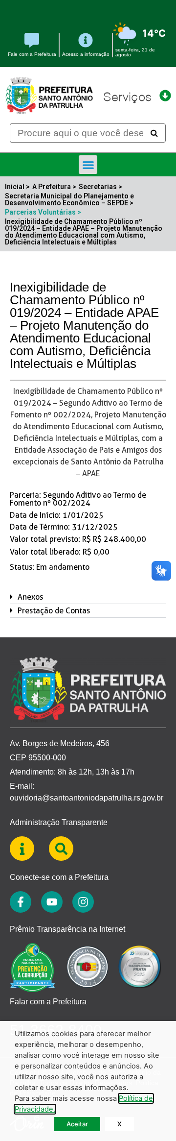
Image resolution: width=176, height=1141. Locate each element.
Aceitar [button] (77, 1124)
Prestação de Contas (54, 610)
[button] (88, 164)
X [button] (119, 1124)
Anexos (30, 597)
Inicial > (17, 187)
